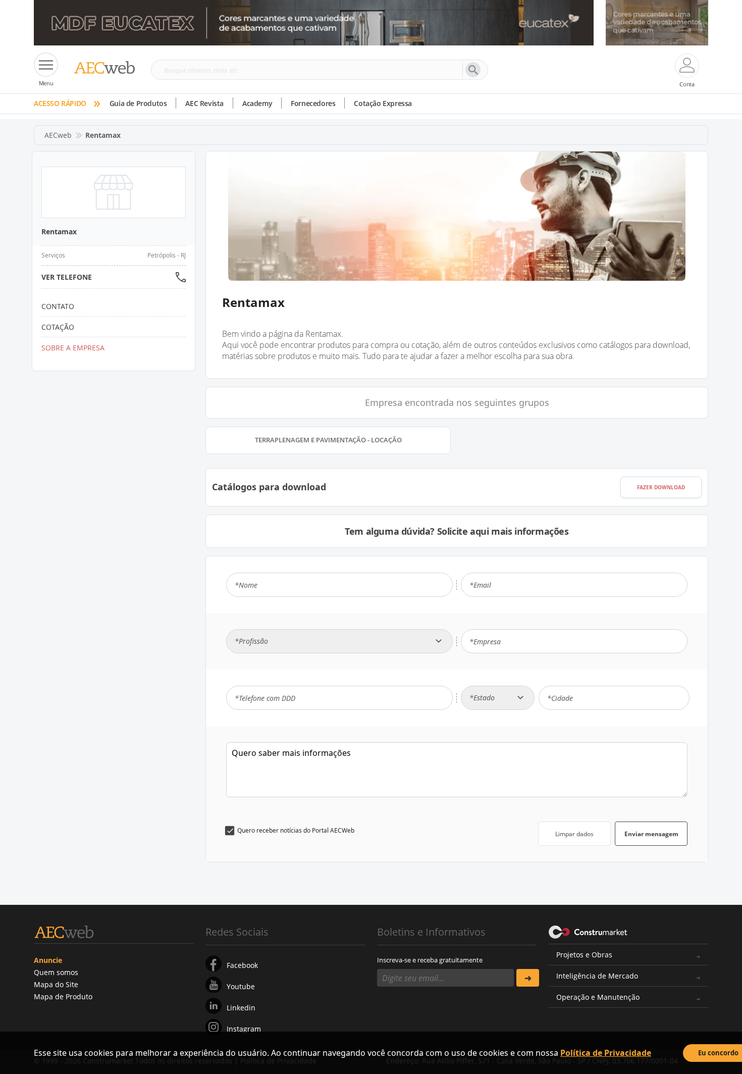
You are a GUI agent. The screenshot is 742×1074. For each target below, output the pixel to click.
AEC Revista (204, 103)
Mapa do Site (56, 984)
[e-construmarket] (588, 931)
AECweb (58, 135)
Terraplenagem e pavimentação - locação (328, 439)
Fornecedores (313, 103)
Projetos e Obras (584, 954)
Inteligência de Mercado (597, 976)
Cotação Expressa (383, 103)
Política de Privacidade (605, 1052)
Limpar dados (574, 834)
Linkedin (241, 1007)
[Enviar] (527, 978)
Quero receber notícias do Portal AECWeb (295, 830)
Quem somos (56, 972)
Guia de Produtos (138, 103)
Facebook (242, 965)
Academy (257, 103)
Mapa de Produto (63, 996)
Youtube (241, 986)
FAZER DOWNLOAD (661, 487)
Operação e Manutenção (598, 997)
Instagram (244, 1029)
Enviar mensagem (651, 834)
